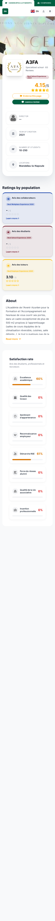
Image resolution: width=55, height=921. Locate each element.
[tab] (18, 3)
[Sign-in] (43, 11)
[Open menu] (50, 11)
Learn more (11, 218)
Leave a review (32, 102)
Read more (12, 338)
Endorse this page (32, 96)
